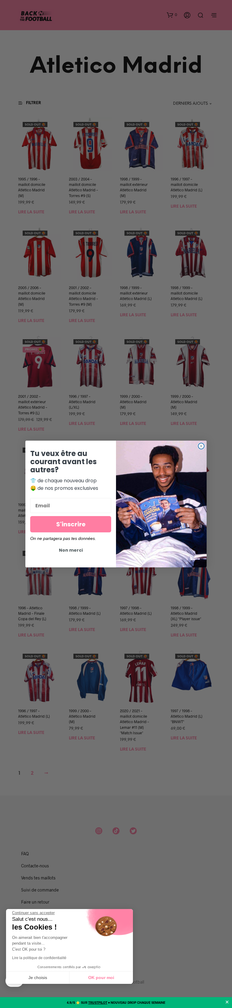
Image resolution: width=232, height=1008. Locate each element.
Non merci (71, 550)
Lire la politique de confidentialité (39, 958)
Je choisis (37, 977)
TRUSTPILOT (97, 1002)
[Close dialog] (201, 446)
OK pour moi (101, 977)
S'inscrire (70, 524)
